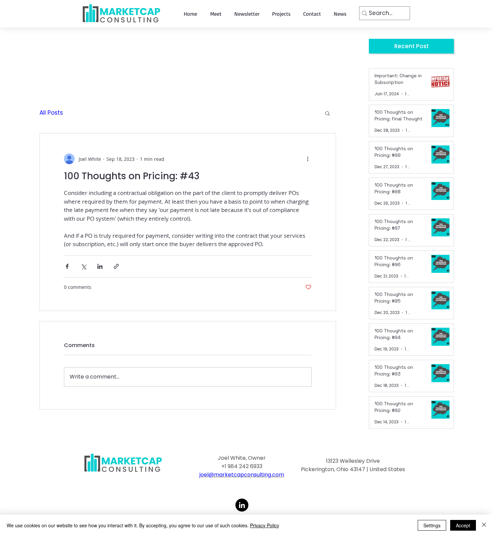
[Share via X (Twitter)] (83, 266)
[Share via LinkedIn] (100, 266)
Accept (463, 525)
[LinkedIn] (241, 505)
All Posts (51, 113)
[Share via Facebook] (67, 266)
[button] (327, 113)
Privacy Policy (264, 525)
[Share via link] (116, 266)
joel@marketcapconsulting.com (241, 474)
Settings (431, 525)
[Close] (484, 525)
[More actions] (308, 159)
